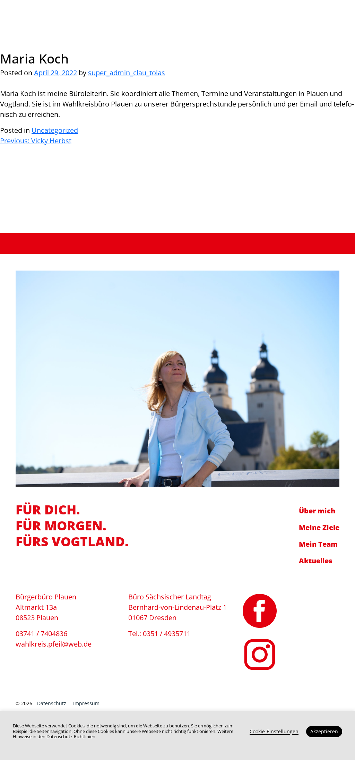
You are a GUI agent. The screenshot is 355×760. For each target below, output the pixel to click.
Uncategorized (55, 130)
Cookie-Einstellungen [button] (274, 731)
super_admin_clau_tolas (126, 72)
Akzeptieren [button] (324, 731)
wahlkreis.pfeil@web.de (286, 16)
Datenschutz (51, 703)
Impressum (86, 703)
